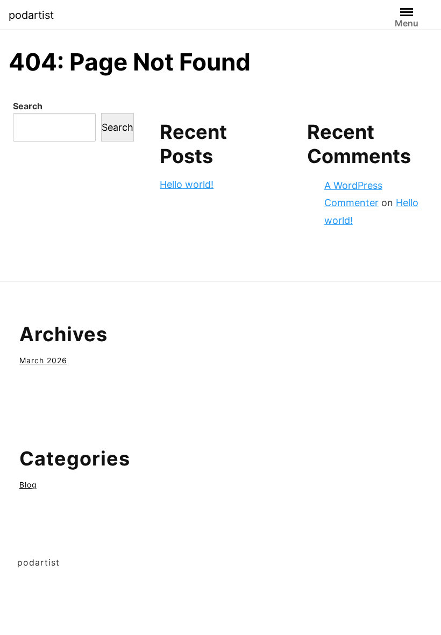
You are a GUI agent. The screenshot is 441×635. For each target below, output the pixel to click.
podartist (31, 15)
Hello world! (187, 184)
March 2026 (43, 360)
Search (27, 106)
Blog (28, 484)
